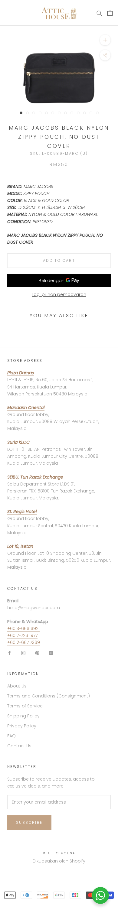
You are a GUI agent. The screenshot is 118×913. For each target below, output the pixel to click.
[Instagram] (23, 652)
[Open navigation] (8, 13)
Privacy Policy (21, 726)
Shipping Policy (23, 716)
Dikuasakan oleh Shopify (59, 861)
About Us (17, 686)
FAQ (11, 736)
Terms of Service (25, 706)
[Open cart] (110, 13)
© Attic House (59, 853)
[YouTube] (51, 652)
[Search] (99, 12)
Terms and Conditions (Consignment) (48, 696)
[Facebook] (9, 652)
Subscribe (29, 822)
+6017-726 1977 (22, 635)
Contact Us (19, 746)
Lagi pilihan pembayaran (59, 294)
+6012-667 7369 (23, 642)
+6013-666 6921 (23, 628)
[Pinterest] (37, 652)
